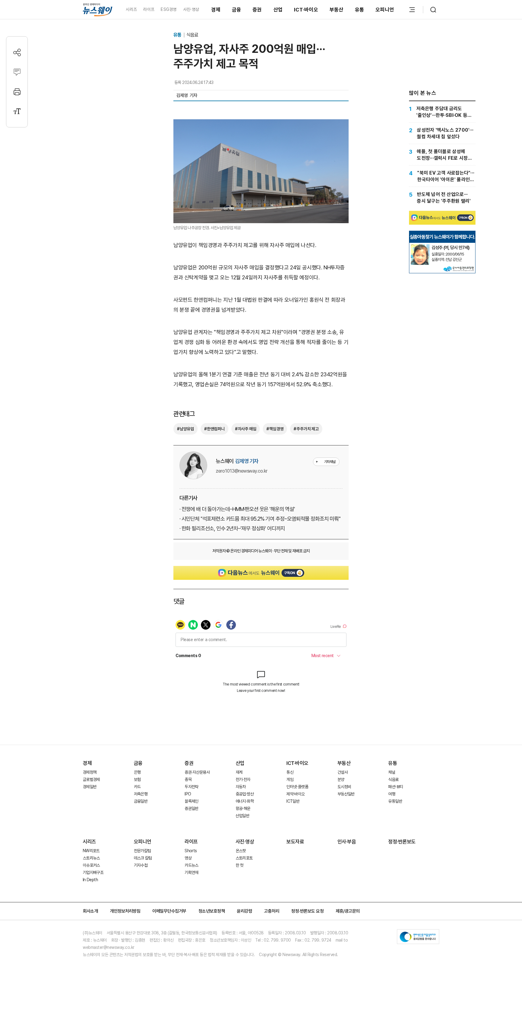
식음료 (192, 35)
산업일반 (242, 815)
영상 (188, 858)
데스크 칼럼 (143, 858)
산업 (278, 10)
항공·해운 (243, 808)
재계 (239, 772)
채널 (391, 772)
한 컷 (239, 865)
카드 (137, 786)
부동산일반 (346, 794)
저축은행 (140, 794)
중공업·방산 (245, 794)
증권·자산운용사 (197, 772)
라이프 (148, 9)
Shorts (191, 850)
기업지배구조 (93, 872)
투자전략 (191, 786)
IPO (188, 794)
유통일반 (395, 801)
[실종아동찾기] (420, 246)
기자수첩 (140, 865)
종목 (188, 779)
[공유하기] (17, 52)
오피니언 (384, 10)
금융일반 (140, 801)
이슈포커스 (91, 865)
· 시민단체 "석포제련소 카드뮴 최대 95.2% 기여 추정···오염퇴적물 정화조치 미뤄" (259, 518)
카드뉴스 (191, 865)
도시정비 (344, 786)
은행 (137, 772)
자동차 (241, 786)
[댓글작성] (17, 72)
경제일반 (89, 786)
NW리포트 (91, 850)
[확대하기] (261, 124)
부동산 (336, 10)
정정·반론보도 (402, 842)
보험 (137, 779)
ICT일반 (292, 801)
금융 (236, 10)
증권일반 (191, 808)
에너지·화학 (245, 801)
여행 (391, 794)
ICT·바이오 (306, 10)
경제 (216, 10)
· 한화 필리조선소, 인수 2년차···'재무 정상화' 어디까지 (232, 528)
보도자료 (295, 842)
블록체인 (191, 801)
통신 (289, 772)
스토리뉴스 (91, 858)
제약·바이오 (295, 794)
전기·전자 (243, 779)
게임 (289, 779)
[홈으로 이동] (97, 9)
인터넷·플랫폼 (297, 786)
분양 (340, 779)
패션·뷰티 (395, 786)
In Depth (90, 879)
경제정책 (89, 772)
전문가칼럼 (142, 850)
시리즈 (131, 9)
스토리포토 (244, 858)
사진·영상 (191, 9)
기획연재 (191, 872)
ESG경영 (168, 9)
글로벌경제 (91, 779)
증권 (257, 10)
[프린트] (17, 91)
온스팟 (241, 850)
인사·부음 (346, 842)
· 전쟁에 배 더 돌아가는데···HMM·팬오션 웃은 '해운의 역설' (237, 509)
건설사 (342, 772)
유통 (359, 10)
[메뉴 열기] (412, 10)
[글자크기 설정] (17, 111)
